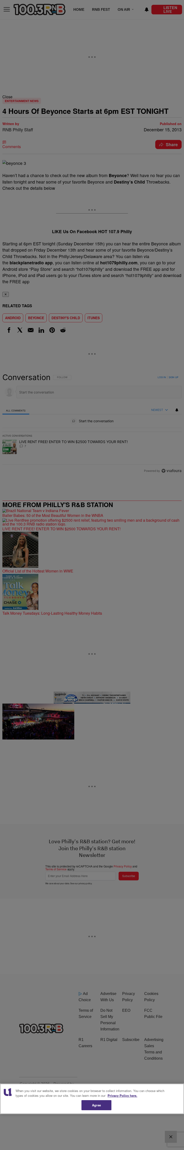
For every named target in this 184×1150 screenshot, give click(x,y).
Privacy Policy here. (122, 1095)
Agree (96, 1105)
